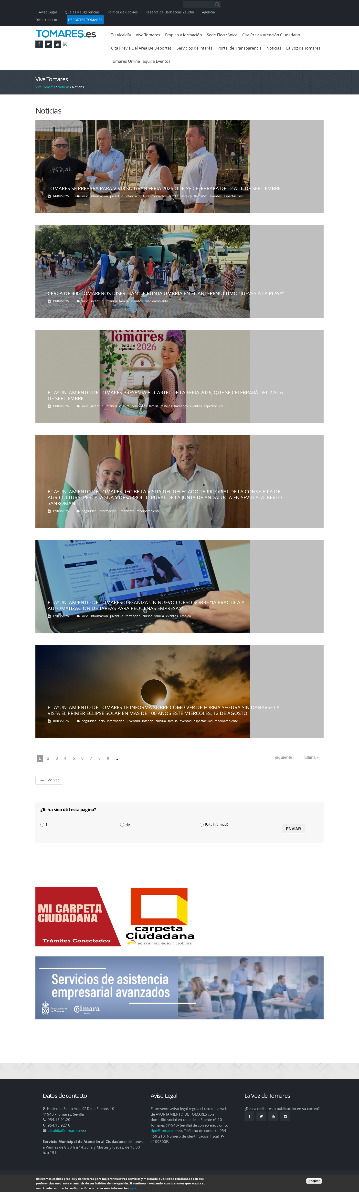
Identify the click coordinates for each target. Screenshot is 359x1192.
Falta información (218, 824)
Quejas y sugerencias (82, 12)
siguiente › (284, 757)
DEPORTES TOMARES (85, 19)
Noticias (273, 48)
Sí (47, 824)
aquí (132, 1188)
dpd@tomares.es (166, 1130)
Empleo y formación (183, 35)
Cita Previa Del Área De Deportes (141, 48)
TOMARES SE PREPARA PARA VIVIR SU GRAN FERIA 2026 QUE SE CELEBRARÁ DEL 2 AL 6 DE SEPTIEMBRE (164, 188)
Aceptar (314, 1181)
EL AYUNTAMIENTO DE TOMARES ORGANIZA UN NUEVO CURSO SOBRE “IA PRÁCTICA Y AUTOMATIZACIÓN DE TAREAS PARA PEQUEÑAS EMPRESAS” (146, 605)
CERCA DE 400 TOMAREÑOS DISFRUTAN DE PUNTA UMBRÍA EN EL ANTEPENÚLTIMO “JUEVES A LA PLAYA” (166, 293)
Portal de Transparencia (239, 48)
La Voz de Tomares (303, 48)
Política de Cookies (122, 12)
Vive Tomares (148, 35)
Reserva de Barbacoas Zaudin (170, 12)
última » (311, 757)
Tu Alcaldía (121, 35)
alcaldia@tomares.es (67, 1130)
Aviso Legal (48, 12)
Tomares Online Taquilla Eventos (140, 61)
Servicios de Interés (194, 48)
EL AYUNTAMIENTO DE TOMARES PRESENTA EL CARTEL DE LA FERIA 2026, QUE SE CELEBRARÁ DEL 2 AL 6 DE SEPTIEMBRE (165, 395)
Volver (53, 780)
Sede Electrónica (222, 35)
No (128, 824)
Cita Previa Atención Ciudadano (271, 35)
